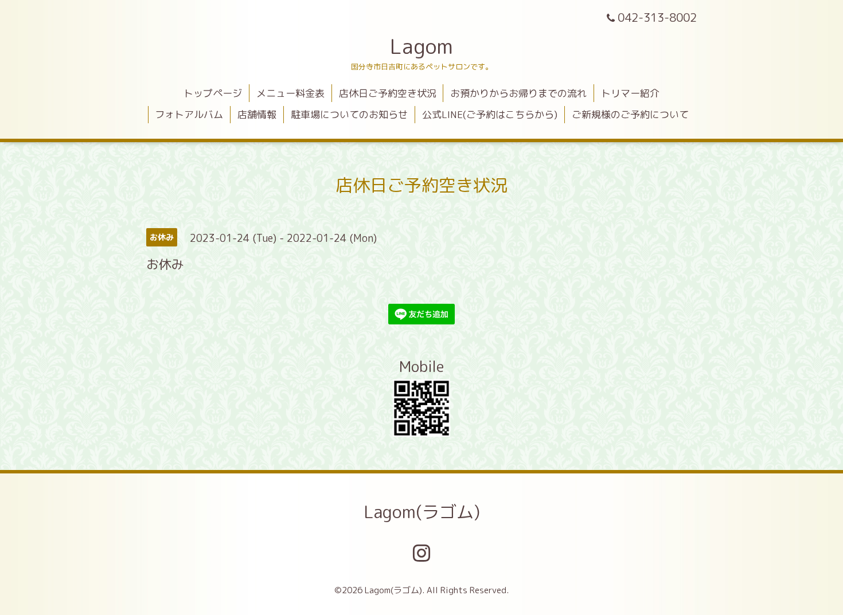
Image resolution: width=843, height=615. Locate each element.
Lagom (421, 46)
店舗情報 (256, 114)
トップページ (213, 93)
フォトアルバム (189, 114)
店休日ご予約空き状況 (387, 93)
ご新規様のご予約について (630, 114)
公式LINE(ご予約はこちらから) (489, 114)
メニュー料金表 (290, 93)
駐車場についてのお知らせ (349, 114)
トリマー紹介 (630, 93)
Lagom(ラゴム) (422, 512)
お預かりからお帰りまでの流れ (518, 93)
